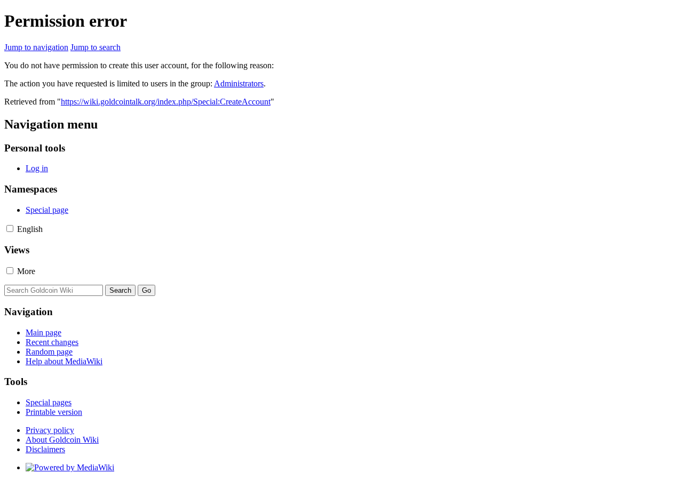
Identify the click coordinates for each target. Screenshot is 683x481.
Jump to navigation (36, 47)
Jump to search (95, 47)
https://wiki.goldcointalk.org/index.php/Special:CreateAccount (166, 101)
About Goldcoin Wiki (62, 439)
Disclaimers (45, 449)
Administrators (239, 83)
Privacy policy (50, 430)
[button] (9, 228)
